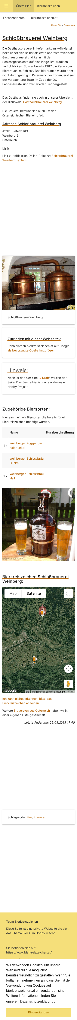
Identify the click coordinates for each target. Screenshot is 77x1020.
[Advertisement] (38, 208)
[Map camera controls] (68, 668)
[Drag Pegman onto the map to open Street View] (68, 684)
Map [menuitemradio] (13, 593)
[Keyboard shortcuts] (27, 691)
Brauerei (39, 817)
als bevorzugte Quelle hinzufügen (31, 350)
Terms (70, 692)
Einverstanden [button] (38, 1012)
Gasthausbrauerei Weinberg (42, 102)
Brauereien (69, 25)
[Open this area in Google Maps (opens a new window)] (10, 690)
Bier (29, 817)
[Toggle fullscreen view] (68, 593)
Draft (45, 378)
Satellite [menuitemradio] (34, 593)
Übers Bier (56, 25)
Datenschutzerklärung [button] (36, 1001)
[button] (56, 1002)
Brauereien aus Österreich (32, 710)
